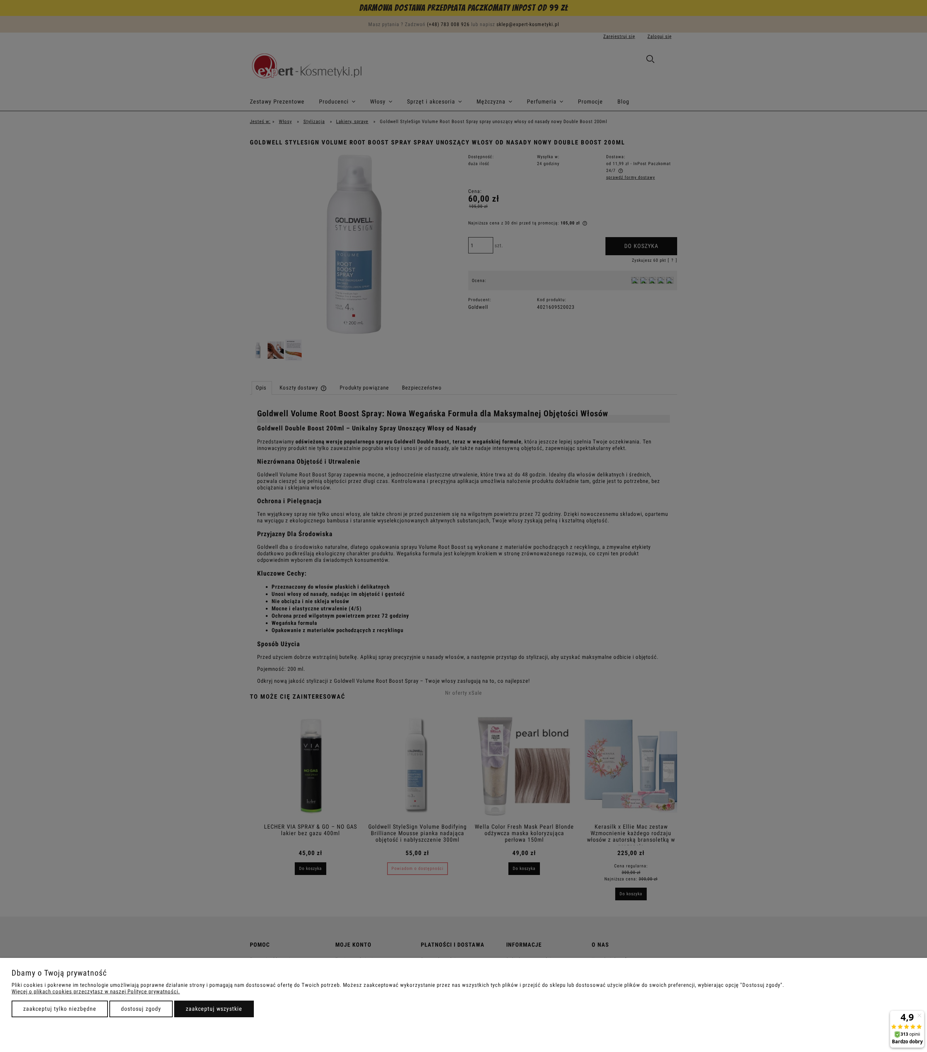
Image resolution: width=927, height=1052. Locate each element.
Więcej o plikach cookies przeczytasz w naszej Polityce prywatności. (96, 991)
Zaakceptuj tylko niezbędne (59, 1008)
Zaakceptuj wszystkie (214, 1008)
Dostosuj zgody (141, 1008)
